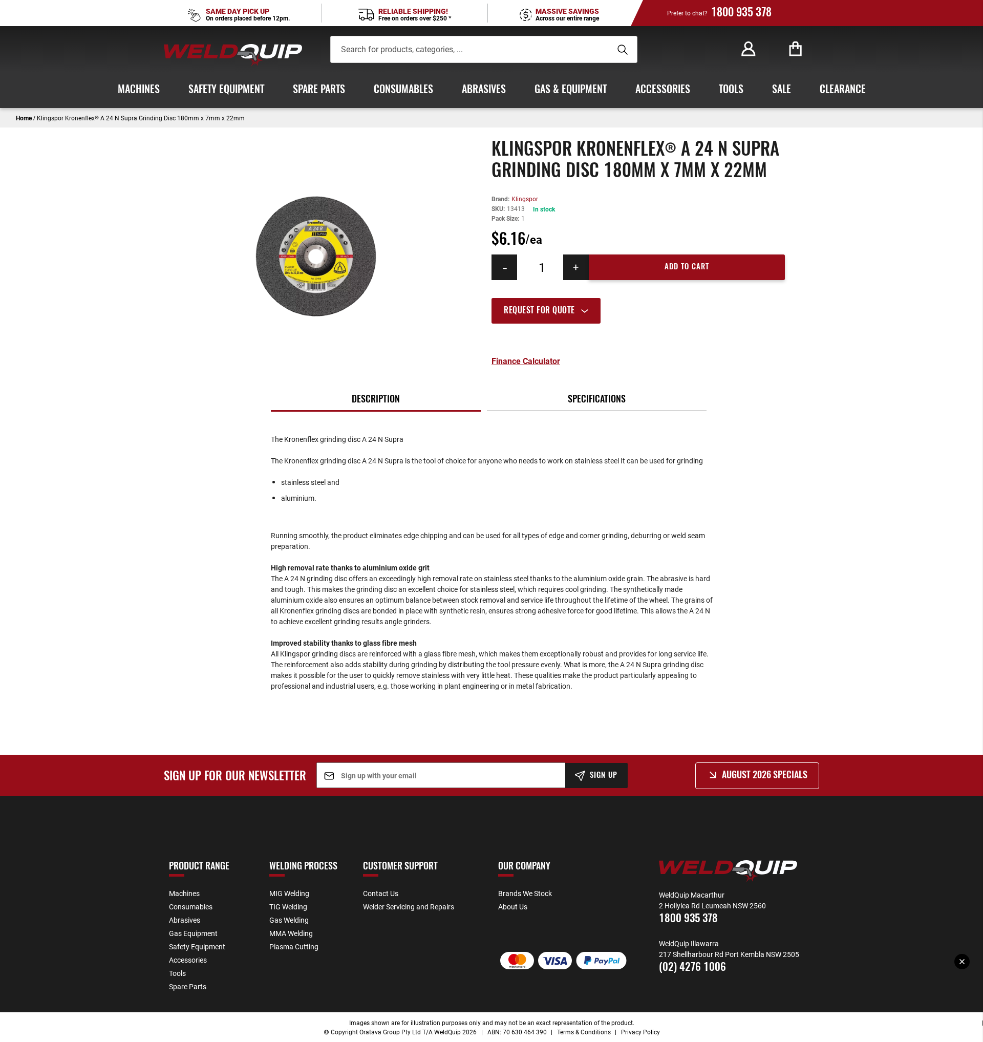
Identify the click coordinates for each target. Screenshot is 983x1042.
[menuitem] (139, 90)
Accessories (188, 960)
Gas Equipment (193, 933)
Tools (177, 973)
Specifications (597, 400)
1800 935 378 (741, 12)
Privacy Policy (640, 1032)
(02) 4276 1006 (692, 967)
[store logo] (233, 55)
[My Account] (748, 49)
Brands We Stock (525, 893)
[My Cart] (795, 49)
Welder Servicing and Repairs (408, 906)
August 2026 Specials (764, 775)
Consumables (190, 906)
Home (24, 118)
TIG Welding (288, 906)
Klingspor (524, 199)
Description (376, 400)
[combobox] (469, 49)
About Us (512, 906)
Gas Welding (289, 920)
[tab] (638, 311)
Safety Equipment (197, 946)
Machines (184, 893)
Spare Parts (187, 986)
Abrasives (184, 920)
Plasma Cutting (293, 946)
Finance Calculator (526, 361)
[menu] (491, 90)
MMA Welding (291, 933)
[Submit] (621, 50)
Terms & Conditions (584, 1032)
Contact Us (380, 893)
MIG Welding (289, 893)
